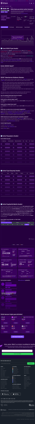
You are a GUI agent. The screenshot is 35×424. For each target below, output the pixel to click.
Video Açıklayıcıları (11, 126)
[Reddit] (13, 398)
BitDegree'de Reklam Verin (27, 383)
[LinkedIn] (8, 398)
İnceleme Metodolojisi (27, 379)
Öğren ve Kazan (3, 368)
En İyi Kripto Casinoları (4, 384)
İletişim (25, 388)
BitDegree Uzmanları (27, 378)
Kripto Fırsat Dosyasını (11, 120)
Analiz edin (5, 331)
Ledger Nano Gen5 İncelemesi (16, 388)
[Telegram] (3, 398)
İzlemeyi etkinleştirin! (24, 13)
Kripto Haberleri (3, 373)
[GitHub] (14, 398)
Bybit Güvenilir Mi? (26, 368)
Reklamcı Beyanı (32, 419)
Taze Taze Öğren (17, 353)
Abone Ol (31, 363)
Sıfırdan (5, 128)
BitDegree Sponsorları (27, 384)
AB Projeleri (25, 380)
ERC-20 (25, 79)
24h (25, 16)
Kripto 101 (2, 369)
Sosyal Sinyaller (27, 27)
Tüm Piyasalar (11, 27)
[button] (31, 3)
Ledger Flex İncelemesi (15, 385)
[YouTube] (4, 398)
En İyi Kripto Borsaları (3, 380)
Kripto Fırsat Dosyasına (18, 113)
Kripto (3, 6)
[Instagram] (11, 398)
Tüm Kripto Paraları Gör (17, 336)
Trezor (2, 62)
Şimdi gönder (30, 256)
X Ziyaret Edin (14, 249)
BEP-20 (3, 80)
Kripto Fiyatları (3, 387)
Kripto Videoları (3, 374)
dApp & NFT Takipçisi (4, 388)
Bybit (23, 110)
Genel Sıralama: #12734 (4, 10)
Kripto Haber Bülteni (3, 370)
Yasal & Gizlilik (22, 419)
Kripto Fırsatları (3, 375)
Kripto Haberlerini (8, 124)
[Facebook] (6, 398)
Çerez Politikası (27, 419)
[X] (1, 398)
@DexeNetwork (7, 220)
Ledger (31, 61)
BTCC (29, 110)
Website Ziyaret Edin (30, 259)
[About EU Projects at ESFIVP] (4, 404)
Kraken (25, 110)
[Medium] (9, 398)
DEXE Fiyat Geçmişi (19, 27)
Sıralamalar (7, 6)
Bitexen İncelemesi (26, 373)
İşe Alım (25, 387)
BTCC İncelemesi (26, 370)
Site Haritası (18, 419)
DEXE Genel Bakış (4, 27)
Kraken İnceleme (26, 369)
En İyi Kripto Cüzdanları (4, 383)
